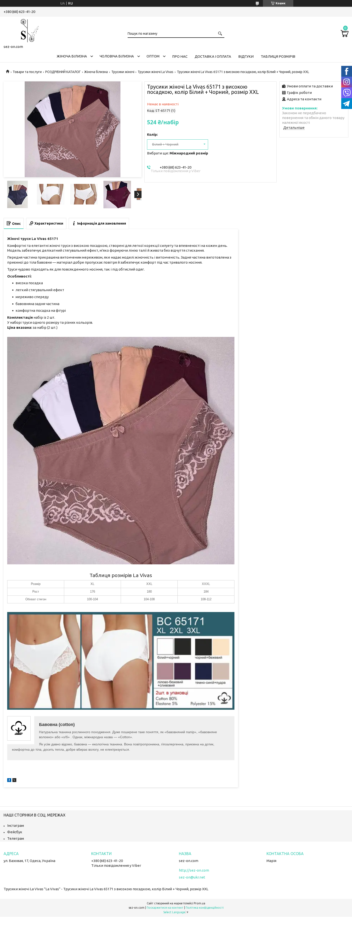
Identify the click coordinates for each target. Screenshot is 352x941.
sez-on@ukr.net (192, 877)
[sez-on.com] (27, 30)
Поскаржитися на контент (165, 907)
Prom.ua (199, 903)
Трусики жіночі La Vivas (155, 72)
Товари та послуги (27, 72)
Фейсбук (14, 832)
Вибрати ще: (177, 153)
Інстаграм (15, 825)
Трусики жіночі (122, 72)
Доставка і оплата (213, 56)
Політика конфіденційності (205, 907)
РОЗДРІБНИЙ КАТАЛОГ (63, 72)
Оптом (153, 56)
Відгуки (246, 56)
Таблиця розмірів (278, 56)
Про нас (179, 56)
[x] (14, 781)
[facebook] (9, 781)
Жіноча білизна (72, 56)
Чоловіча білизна (117, 56)
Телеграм (15, 838)
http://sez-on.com (194, 870)
